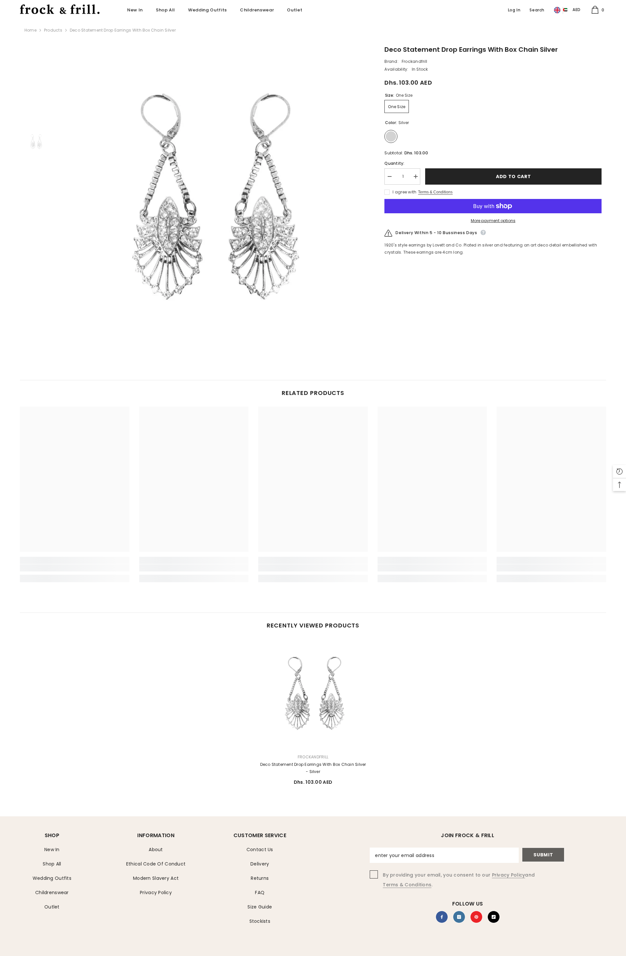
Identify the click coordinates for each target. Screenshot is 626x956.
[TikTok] (493, 917)
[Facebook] (442, 917)
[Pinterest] (476, 917)
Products (53, 30)
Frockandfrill (414, 61)
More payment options (493, 220)
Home (30, 30)
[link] (74, 567)
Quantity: (394, 163)
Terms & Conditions (435, 192)
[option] (211, 198)
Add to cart (511, 176)
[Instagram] (459, 917)
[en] (557, 10)
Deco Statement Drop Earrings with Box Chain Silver (313, 768)
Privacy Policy (508, 875)
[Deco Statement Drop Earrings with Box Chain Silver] (313, 694)
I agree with (404, 192)
